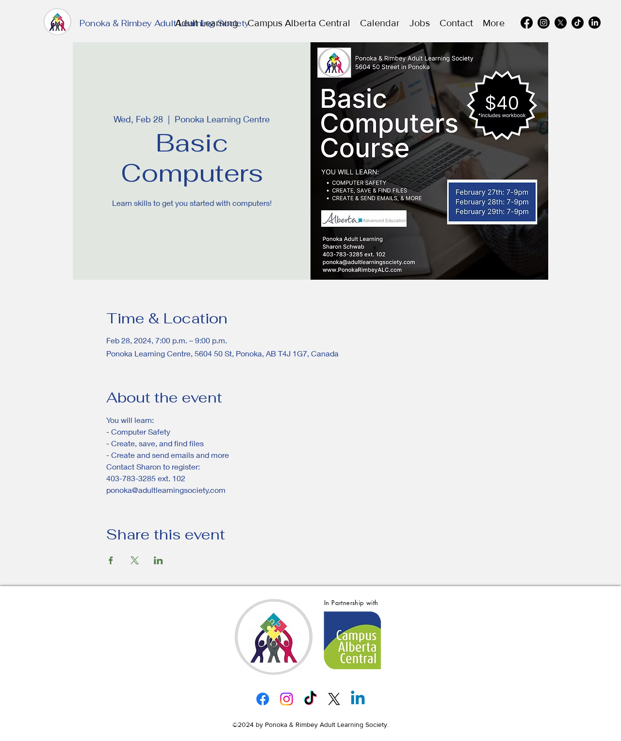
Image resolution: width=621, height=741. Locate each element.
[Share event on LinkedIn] (158, 560)
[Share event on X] (134, 560)
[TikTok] (578, 23)
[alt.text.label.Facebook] (527, 23)
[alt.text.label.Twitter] (561, 23)
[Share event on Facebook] (110, 560)
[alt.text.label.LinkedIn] (594, 23)
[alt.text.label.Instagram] (544, 23)
